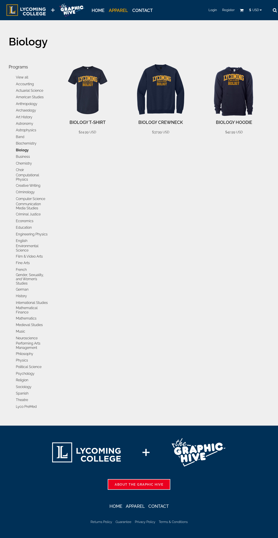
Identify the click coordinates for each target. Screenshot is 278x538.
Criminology (25, 192)
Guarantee (123, 522)
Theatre (22, 400)
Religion (22, 380)
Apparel (135, 506)
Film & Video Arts (29, 256)
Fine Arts (23, 263)
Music (20, 331)
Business (23, 157)
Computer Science (30, 199)
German (22, 289)
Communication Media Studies (28, 206)
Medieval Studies (29, 325)
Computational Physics (27, 177)
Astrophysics (26, 130)
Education (24, 227)
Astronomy (24, 124)
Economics (24, 221)
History (21, 296)
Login (212, 10)
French (21, 270)
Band (20, 137)
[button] (242, 10)
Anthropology (26, 104)
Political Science (28, 367)
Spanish (22, 393)
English (21, 241)
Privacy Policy (145, 522)
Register (228, 10)
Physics (22, 360)
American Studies (30, 97)
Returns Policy (101, 522)
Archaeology (26, 110)
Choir (20, 170)
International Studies (32, 303)
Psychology (25, 373)
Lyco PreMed (26, 407)
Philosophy (24, 354)
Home (115, 506)
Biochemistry (26, 143)
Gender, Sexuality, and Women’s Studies (30, 279)
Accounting (25, 84)
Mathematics (26, 318)
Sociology (23, 387)
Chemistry (24, 163)
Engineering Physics (32, 234)
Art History (24, 117)
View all (22, 77)
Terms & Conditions (173, 522)
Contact (158, 506)
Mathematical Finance (27, 310)
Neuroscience (27, 338)
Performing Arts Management (28, 345)
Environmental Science (27, 248)
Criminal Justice (28, 214)
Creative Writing (28, 185)
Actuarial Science (29, 90)
